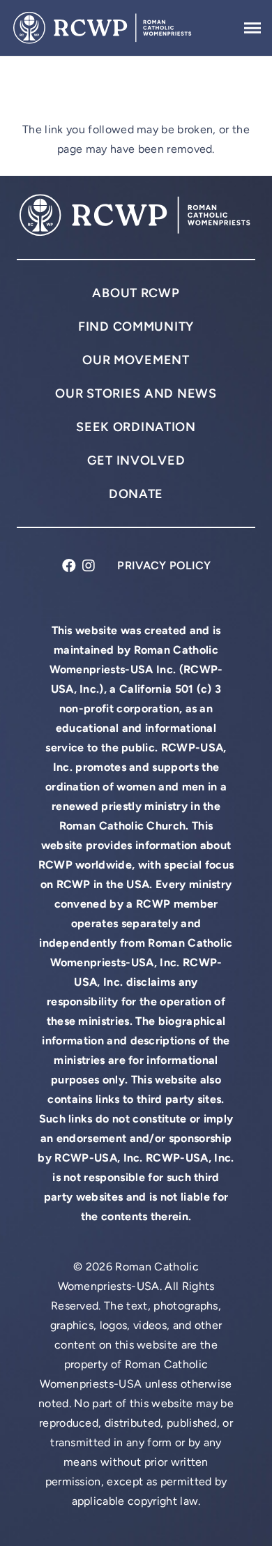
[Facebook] (69, 565)
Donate (136, 493)
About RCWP (135, 292)
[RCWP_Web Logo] (103, 27)
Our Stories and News (135, 393)
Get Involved (136, 460)
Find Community (136, 326)
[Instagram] (88, 565)
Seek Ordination (136, 426)
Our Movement (136, 359)
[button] (252, 28)
